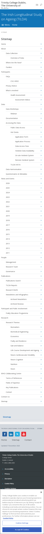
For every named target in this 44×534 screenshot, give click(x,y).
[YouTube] (23, 434)
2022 (8, 202)
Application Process (22, 141)
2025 (8, 188)
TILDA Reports (11, 285)
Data (3, 104)
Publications (5, 276)
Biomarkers (15, 327)
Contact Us (5, 397)
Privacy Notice (11, 86)
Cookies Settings (22, 523)
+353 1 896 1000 (9, 463)
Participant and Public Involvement (14, 308)
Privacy (7, 474)
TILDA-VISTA (15, 165)
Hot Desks (15, 132)
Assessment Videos (22, 100)
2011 (8, 253)
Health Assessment (18, 95)
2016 (8, 230)
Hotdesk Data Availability (24, 151)
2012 (8, 248)
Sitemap (4, 401)
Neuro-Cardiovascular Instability (23, 355)
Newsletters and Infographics (17, 295)
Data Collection (12, 53)
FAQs (8, 76)
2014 (8, 239)
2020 (8, 211)
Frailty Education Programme (17, 313)
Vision (13, 369)
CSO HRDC (15, 81)
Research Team (12, 267)
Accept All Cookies (22, 530)
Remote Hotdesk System (24, 160)
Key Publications (12, 387)
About (3, 49)
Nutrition (14, 364)
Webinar (14, 114)
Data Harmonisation (13, 169)
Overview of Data (17, 58)
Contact (9, 392)
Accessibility (9, 469)
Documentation (12, 118)
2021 (8, 206)
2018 (8, 220)
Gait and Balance (17, 346)
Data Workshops (12, 109)
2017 (8, 225)
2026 (8, 183)
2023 (8, 197)
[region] (22, 511)
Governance (10, 271)
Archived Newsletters (19, 299)
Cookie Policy (9, 483)
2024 (8, 192)
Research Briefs (12, 290)
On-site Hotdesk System (24, 155)
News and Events (7, 178)
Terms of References (14, 378)
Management (11, 262)
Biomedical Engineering (19, 332)
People (3, 257)
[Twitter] (17, 434)
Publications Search (13, 281)
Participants (5, 72)
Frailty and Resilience (18, 341)
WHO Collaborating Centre (11, 373)
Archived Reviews (17, 304)
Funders (9, 67)
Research (4, 318)
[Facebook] (4, 434)
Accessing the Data (13, 123)
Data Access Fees (22, 146)
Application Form (21, 137)
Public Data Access (18, 127)
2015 (8, 234)
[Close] (41, 492)
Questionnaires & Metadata (16, 174)
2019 (8, 216)
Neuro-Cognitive (17, 359)
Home (14, 25)
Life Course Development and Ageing (25, 350)
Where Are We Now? (14, 62)
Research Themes (13, 322)
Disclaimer (8, 478)
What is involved (12, 90)
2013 (8, 243)
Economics (15, 336)
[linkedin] (11, 434)
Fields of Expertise (13, 383)
